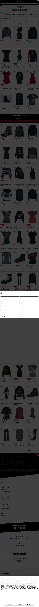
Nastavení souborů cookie (9, 588)
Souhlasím (9, 604)
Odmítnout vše (19, 604)
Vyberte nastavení (29, 604)
